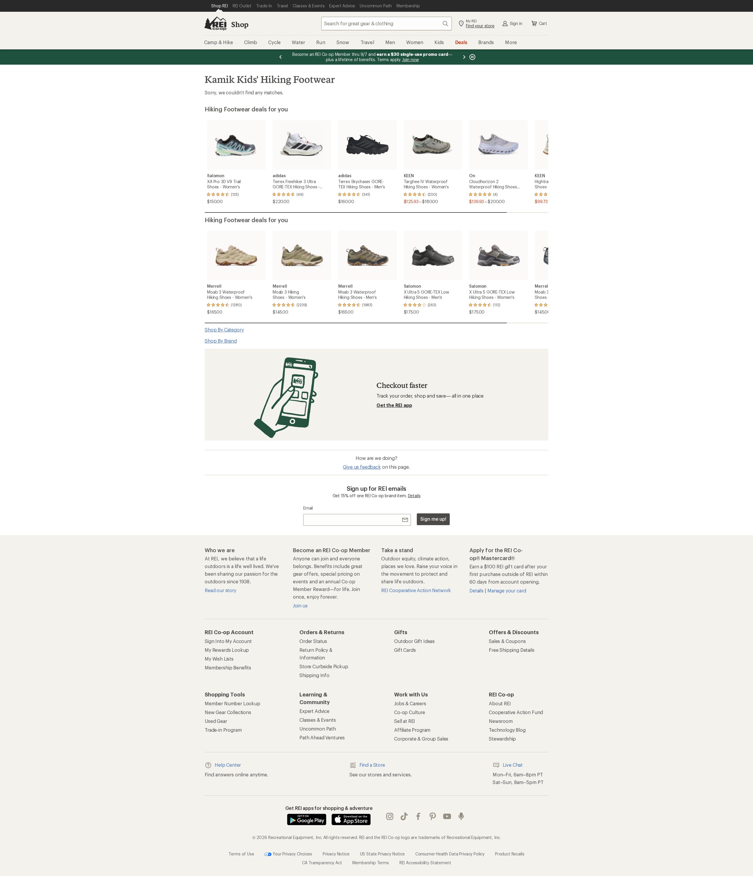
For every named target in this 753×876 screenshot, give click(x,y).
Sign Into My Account (228, 641)
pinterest (433, 816)
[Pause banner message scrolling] (472, 57)
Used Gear (216, 721)
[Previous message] (280, 57)
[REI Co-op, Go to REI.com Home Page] (215, 23)
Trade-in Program (223, 730)
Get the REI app (394, 405)
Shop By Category (224, 329)
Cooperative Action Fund (516, 712)
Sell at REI (404, 721)
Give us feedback (362, 467)
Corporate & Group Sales (421, 738)
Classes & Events (317, 720)
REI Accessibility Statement (425, 862)
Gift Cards (405, 650)
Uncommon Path (317, 728)
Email (308, 507)
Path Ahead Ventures (322, 737)
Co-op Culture (409, 712)
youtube (447, 816)
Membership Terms (370, 862)
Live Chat (513, 765)
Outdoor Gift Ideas (414, 641)
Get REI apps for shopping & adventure (329, 808)
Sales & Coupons (507, 641)
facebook (418, 816)
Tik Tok (404, 816)
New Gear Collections (228, 712)
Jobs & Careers (410, 703)
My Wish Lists (219, 658)
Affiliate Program (412, 730)
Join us (300, 605)
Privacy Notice (336, 853)
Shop (239, 24)
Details (414, 495)
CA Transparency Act (322, 862)
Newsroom (501, 721)
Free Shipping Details (511, 650)
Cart (543, 23)
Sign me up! (433, 519)
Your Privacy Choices (291, 853)
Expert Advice (314, 711)
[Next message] (464, 57)
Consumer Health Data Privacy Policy (449, 853)
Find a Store (372, 765)
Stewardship (502, 738)
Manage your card (506, 590)
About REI (500, 703)
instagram (390, 816)
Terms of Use (241, 853)
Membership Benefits (228, 667)
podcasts (461, 816)
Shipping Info (314, 675)
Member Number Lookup (232, 703)
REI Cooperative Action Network (416, 590)
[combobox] (386, 23)
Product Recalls (509, 853)
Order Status (313, 641)
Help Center (228, 765)
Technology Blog (507, 730)
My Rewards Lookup (227, 650)
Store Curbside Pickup (323, 666)
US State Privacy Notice (382, 853)
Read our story (220, 590)
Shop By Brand (221, 341)
